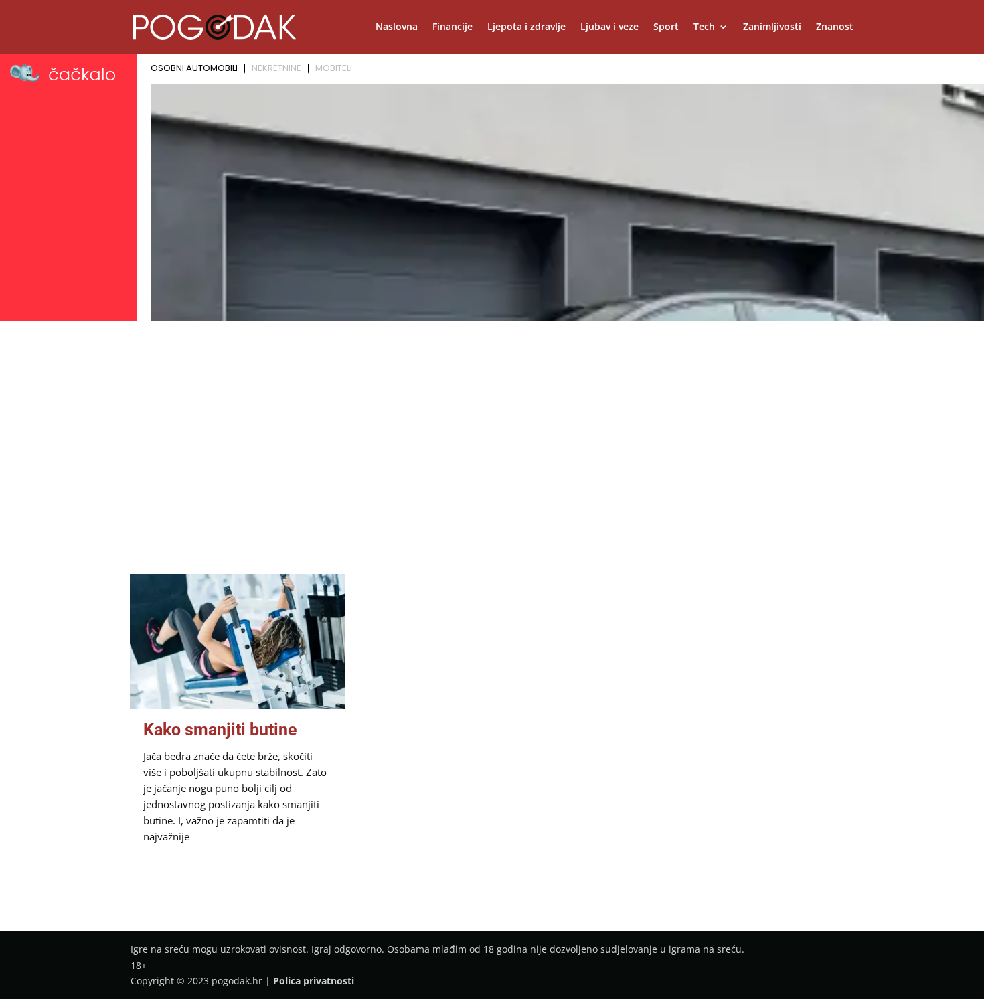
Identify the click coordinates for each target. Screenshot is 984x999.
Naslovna (397, 27)
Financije (452, 27)
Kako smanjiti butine (220, 729)
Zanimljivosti (772, 27)
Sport (666, 27)
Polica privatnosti (313, 980)
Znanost (834, 27)
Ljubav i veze (609, 27)
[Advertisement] (492, 426)
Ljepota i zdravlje (526, 27)
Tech (704, 27)
